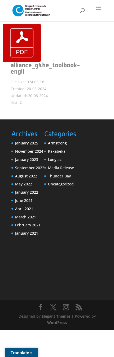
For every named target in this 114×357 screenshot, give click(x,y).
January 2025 (26, 143)
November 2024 (29, 151)
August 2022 (26, 175)
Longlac (55, 159)
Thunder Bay (59, 175)
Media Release (61, 167)
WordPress (57, 322)
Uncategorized (61, 183)
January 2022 (26, 192)
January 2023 (26, 159)
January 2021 (26, 233)
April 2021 (24, 208)
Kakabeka (56, 151)
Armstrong (57, 143)
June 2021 (24, 200)
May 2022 (23, 183)
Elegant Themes (56, 316)
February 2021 (28, 224)
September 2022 (29, 167)
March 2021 (25, 216)
